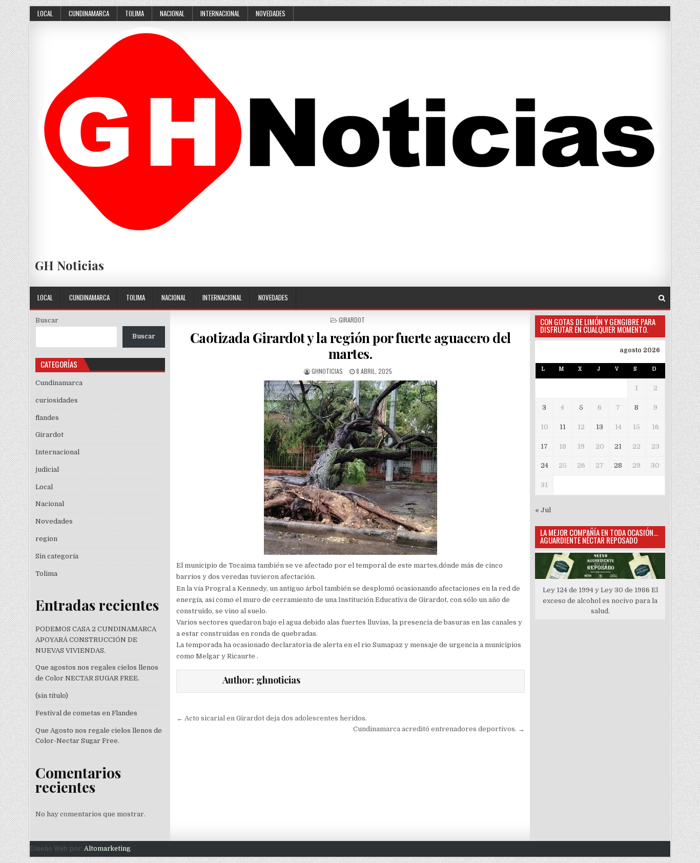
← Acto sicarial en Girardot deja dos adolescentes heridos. (271, 718)
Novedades (270, 13)
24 (544, 465)
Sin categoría (56, 556)
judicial (47, 469)
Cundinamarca (89, 13)
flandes (47, 418)
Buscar (46, 320)
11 (563, 427)
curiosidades (56, 400)
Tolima (134, 13)
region (46, 539)
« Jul (543, 510)
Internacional (220, 13)
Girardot (352, 319)
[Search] (661, 298)
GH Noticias (69, 265)
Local (45, 13)
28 (618, 465)
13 (599, 427)
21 (618, 446)
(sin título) (51, 695)
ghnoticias (327, 371)
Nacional (172, 13)
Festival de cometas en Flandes (86, 713)
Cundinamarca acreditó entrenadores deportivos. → (439, 729)
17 (544, 446)
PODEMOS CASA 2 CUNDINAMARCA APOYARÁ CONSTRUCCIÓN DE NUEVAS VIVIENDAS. (95, 639)
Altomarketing (107, 848)
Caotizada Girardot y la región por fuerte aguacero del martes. (350, 346)
